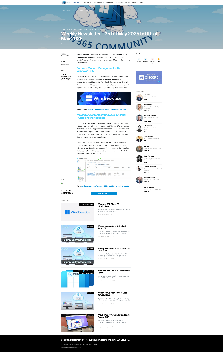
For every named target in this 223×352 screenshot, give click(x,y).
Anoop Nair (101, 214)
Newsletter (66, 29)
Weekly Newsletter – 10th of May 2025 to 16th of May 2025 (67, 192)
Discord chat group (99, 2)
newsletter (64, 76)
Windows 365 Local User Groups (83, 344)
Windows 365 (109, 2)
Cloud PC (63, 74)
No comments (66, 44)
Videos (141, 2)
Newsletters (135, 2)
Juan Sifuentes (102, 281)
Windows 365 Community (86, 29)
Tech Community (88, 270)
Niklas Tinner (148, 104)
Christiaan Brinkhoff (150, 115)
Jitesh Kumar (101, 236)
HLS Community (78, 270)
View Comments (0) (103, 193)
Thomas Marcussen (150, 166)
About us (95, 344)
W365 (69, 76)
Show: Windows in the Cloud (122, 2)
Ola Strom (147, 146)
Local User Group (88, 2)
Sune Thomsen (65, 64)
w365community (66, 78)
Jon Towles (147, 95)
